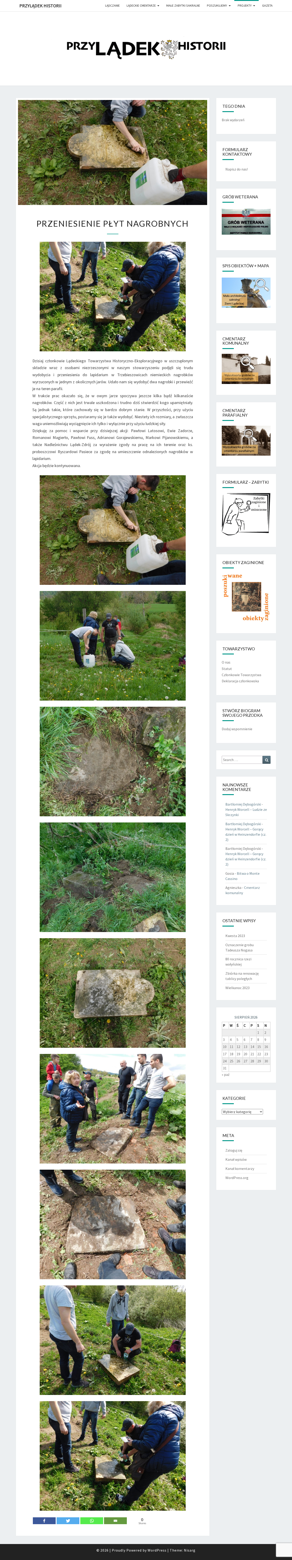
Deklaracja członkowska (240, 681)
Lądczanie (112, 5)
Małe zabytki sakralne (183, 5)
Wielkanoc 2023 (237, 987)
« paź (225, 1074)
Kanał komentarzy (239, 1168)
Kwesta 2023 (235, 935)
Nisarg (190, 1550)
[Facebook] (44, 1520)
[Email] (115, 1520)
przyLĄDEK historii (40, 5)
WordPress (157, 1550)
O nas (226, 662)
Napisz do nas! (236, 169)
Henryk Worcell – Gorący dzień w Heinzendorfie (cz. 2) (245, 834)
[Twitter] (68, 1520)
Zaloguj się (233, 1150)
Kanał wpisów (236, 1159)
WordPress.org (236, 1177)
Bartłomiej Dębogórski (243, 804)
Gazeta (267, 5)
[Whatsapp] (91, 1520)
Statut (227, 668)
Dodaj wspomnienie (237, 729)
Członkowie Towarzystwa (241, 674)
